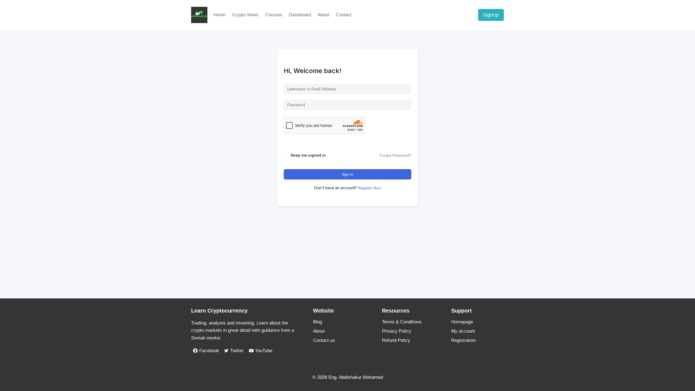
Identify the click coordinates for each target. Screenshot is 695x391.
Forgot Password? (395, 155)
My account (463, 331)
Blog (317, 321)
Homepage (462, 321)
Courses (273, 14)
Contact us (324, 340)
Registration (463, 340)
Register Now (369, 188)
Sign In (347, 174)
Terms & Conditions (402, 321)
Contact (344, 14)
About (323, 14)
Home (219, 14)
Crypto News (245, 14)
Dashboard (300, 14)
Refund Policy (396, 340)
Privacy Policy (396, 331)
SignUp (491, 15)
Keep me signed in (308, 155)
